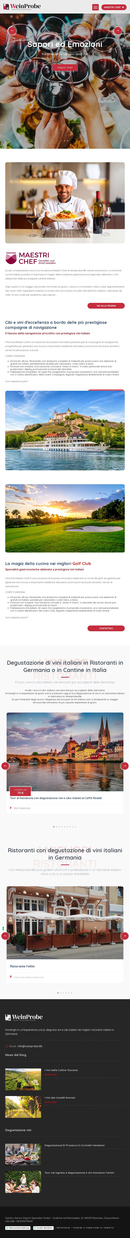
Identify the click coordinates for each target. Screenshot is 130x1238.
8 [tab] (72, 826)
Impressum (63, 1228)
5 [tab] (64, 826)
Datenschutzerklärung (19, 1228)
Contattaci (106, 628)
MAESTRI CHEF (112, 7)
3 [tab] (67, 140)
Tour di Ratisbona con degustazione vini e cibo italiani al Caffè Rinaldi (56, 798)
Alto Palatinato (22, 808)
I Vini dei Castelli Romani (60, 1097)
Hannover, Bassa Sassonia (29, 977)
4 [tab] (61, 826)
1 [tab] (61, 140)
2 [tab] (64, 140)
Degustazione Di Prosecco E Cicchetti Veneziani (75, 1145)
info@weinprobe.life (29, 1046)
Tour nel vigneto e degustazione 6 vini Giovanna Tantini (79, 1172)
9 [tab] (75, 826)
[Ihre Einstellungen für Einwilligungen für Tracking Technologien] (3, 928)
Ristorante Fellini (22, 966)
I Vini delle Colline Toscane (61, 1070)
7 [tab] (70, 826)
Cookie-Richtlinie (44, 1228)
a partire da (20, 791)
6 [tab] (67, 826)
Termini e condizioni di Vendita (93, 1228)
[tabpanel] (65, 81)
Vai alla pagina (106, 305)
